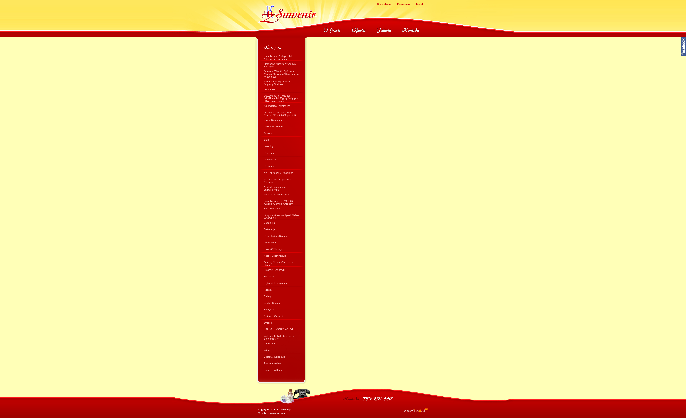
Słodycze (269, 309)
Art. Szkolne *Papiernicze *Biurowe (278, 180)
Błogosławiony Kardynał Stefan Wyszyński (281, 216)
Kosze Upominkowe (275, 255)
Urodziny (269, 153)
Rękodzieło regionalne (276, 283)
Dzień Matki (270, 242)
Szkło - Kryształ (272, 302)
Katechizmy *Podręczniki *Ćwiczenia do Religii (278, 57)
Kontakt (420, 4)
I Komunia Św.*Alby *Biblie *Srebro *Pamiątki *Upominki (280, 113)
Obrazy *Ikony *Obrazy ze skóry (278, 263)
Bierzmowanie (272, 208)
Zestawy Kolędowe (274, 356)
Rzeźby (268, 289)
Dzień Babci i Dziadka (276, 235)
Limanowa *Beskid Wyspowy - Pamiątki (281, 64)
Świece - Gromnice (274, 316)
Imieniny (268, 146)
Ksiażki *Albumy (273, 249)
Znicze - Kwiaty (272, 363)
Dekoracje (269, 229)
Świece (268, 322)
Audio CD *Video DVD (276, 194)
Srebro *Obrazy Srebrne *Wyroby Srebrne (277, 82)
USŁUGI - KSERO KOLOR (279, 329)
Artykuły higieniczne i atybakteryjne (275, 187)
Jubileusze (270, 159)
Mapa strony (403, 4)
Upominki (269, 166)
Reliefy (268, 296)
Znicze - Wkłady (273, 369)
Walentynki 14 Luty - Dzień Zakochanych (279, 337)
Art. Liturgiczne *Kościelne (278, 172)
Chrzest (268, 133)
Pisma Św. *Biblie (273, 126)
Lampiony (269, 89)
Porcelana (269, 276)
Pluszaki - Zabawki (274, 269)
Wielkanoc (269, 343)
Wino (267, 350)
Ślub (266, 139)
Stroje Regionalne (274, 119)
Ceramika (269, 222)
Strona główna (384, 4)
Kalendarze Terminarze (277, 105)
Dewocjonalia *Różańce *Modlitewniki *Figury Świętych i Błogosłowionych (281, 96)
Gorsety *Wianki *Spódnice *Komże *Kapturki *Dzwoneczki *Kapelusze (281, 72)
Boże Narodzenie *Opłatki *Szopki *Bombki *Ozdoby (278, 202)
